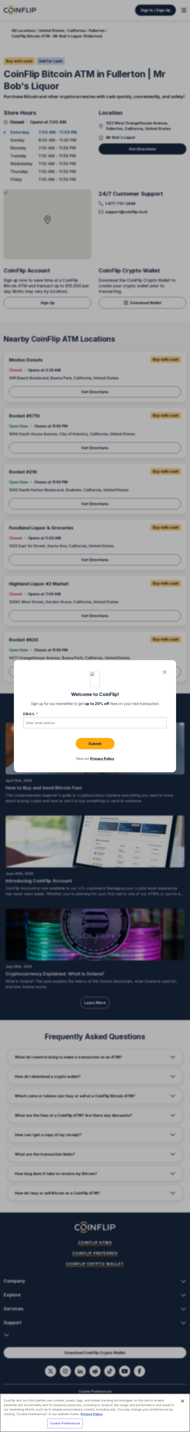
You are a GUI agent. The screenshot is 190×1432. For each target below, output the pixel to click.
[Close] (182, 1401)
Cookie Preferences (65, 1423)
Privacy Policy (92, 1414)
